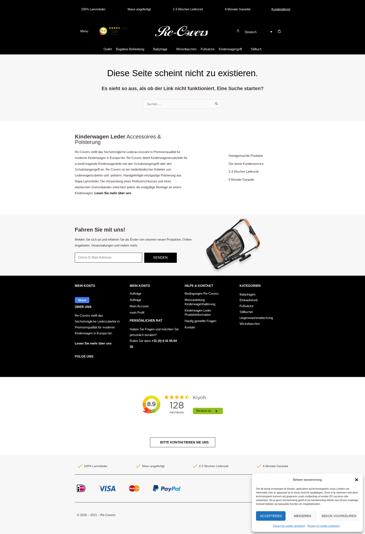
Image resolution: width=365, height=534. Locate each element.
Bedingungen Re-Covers (202, 293)
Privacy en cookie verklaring (289, 526)
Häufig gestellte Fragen (200, 321)
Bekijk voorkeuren (339, 516)
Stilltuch (256, 49)
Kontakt (190, 327)
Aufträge (135, 293)
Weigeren (302, 516)
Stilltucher (246, 312)
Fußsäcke (208, 49)
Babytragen (247, 294)
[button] (356, 480)
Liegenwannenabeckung (256, 318)
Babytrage (160, 49)
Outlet (108, 49)
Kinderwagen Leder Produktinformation (198, 312)
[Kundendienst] (267, 9)
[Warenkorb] (279, 31)
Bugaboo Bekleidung (130, 49)
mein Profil (137, 312)
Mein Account (139, 306)
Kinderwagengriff (230, 49)
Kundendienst (280, 9)
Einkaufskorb (249, 300)
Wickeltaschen (186, 49)
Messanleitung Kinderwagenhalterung (200, 302)
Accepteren (271, 516)
